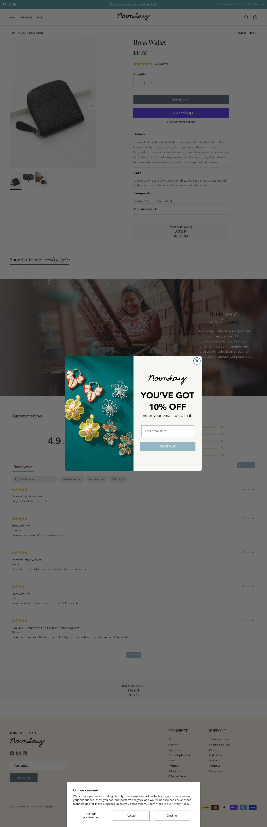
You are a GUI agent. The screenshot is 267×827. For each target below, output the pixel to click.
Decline (172, 816)
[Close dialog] (197, 361)
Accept (131, 816)
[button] (168, 446)
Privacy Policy (180, 804)
